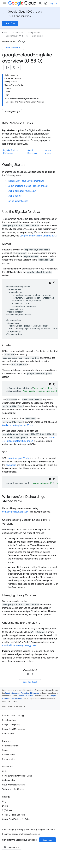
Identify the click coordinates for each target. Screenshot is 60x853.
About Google (8, 829)
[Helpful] (19, 41)
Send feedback (13, 47)
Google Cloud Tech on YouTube (16, 819)
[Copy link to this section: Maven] (13, 244)
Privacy (20, 829)
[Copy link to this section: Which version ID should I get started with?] (25, 501)
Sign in (53, 3)
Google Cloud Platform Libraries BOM (38, 235)
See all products (9, 720)
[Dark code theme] (50, 283)
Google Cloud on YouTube (13, 815)
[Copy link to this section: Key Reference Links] (36, 123)
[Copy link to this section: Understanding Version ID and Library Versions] (16, 524)
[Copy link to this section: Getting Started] (28, 165)
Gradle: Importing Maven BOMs (17, 425)
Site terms (30, 829)
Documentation (17, 32)
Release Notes (8, 755)
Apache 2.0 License (25, 696)
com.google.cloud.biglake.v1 (16, 511)
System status (8, 759)
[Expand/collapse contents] (17, 75)
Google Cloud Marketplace (13, 729)
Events (5, 806)
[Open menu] (4, 3)
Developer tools (33, 32)
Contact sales (8, 733)
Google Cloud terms (46, 829)
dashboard (11, 465)
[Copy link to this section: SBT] (10, 452)
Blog (4, 801)
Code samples (8, 780)
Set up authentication (18, 201)
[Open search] (40, 3)
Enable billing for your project (22, 191)
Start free (10, 23)
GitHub (5, 771)
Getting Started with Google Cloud (17, 776)
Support (5, 750)
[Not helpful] (23, 41)
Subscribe (47, 840)
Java (39, 11)
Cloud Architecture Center (13, 785)
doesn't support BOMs (18, 458)
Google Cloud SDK (20, 11)
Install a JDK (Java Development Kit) (26, 181)
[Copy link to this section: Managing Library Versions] (39, 595)
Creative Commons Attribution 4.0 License (22, 693)
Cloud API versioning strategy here (19, 645)
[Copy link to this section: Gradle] (14, 345)
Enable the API (15, 196)
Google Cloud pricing (11, 725)
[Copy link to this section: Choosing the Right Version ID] (43, 623)
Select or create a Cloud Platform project (27, 186)
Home (4, 32)
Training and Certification (13, 789)
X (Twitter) (7, 810)
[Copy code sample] (54, 283)
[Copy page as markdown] (14, 67)
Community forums (11, 746)
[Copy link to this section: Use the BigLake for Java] (43, 212)
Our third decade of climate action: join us (22, 834)
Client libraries (21, 16)
